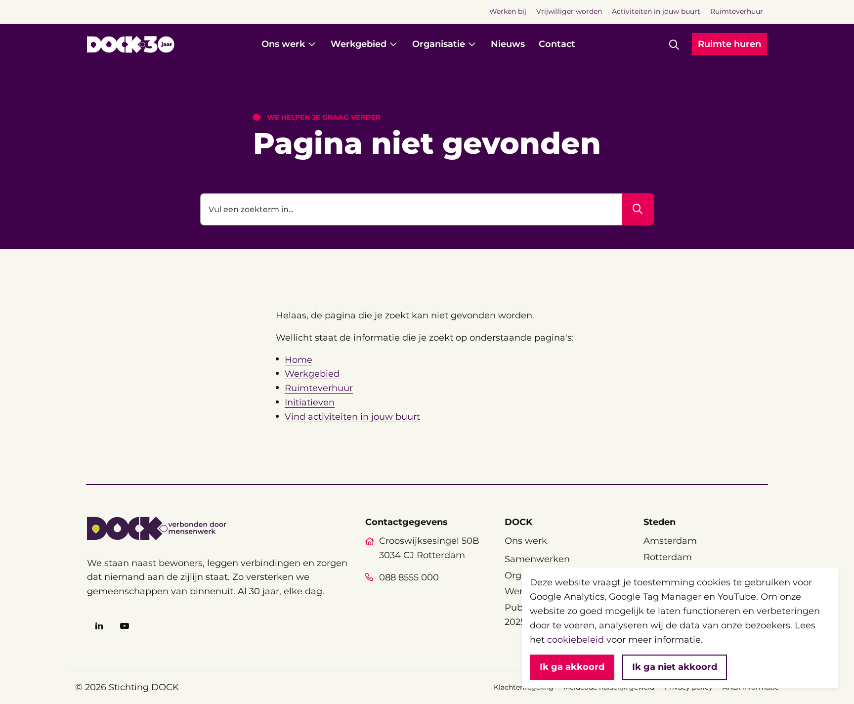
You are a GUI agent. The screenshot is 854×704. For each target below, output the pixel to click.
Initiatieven (310, 402)
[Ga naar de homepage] (130, 44)
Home (298, 359)
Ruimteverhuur (319, 388)
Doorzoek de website (249, 180)
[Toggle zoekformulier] (674, 44)
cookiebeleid (575, 639)
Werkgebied (312, 373)
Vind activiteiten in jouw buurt (352, 416)
